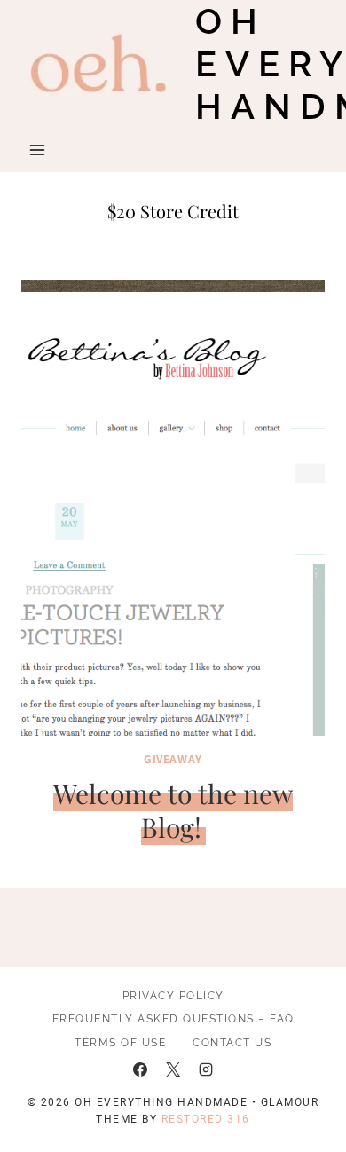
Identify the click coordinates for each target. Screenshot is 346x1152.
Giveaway (173, 758)
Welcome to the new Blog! (173, 810)
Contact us (232, 1043)
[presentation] (173, 508)
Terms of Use (120, 1043)
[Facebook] (140, 1069)
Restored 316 (205, 1119)
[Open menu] (37, 149)
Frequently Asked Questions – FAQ (173, 1019)
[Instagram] (206, 1069)
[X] (173, 1069)
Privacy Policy (173, 996)
